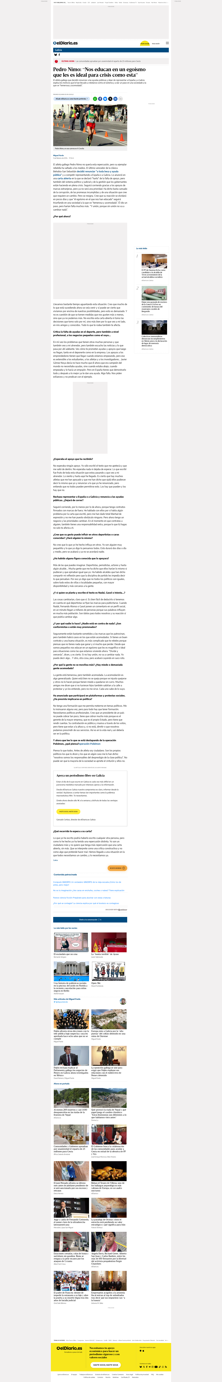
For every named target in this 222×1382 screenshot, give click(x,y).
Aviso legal (129, 1374)
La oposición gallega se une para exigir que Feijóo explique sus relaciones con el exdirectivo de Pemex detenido (106, 1071)
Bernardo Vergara (60, 957)
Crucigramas (80, 1340)
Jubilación (93, 2)
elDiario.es (57, 1118)
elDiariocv (94, 1193)
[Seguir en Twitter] (144, 1367)
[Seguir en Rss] (166, 1367)
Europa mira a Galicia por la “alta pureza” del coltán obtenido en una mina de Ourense (108, 1034)
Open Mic (96, 983)
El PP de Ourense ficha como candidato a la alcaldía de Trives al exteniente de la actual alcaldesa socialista (153, 273)
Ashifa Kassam (59, 994)
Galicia (58, 49)
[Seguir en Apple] (143, 1351)
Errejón (84, 2)
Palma (116, 2)
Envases (148, 2)
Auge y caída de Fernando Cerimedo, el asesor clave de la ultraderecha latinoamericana (71, 1222)
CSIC (89, 2)
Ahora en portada (61, 1083)
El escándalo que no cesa (65, 954)
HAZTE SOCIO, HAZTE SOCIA (105, 1365)
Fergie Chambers (109, 2)
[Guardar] (120, 99)
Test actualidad (160, 1340)
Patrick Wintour (97, 1227)
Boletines (116, 1377)
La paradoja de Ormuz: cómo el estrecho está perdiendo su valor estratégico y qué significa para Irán (108, 1222)
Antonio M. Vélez (97, 1303)
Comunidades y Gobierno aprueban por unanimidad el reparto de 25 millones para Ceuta (71, 1149)
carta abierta (64, 178)
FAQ (152, 1374)
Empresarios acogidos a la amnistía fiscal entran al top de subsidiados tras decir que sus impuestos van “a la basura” (108, 1296)
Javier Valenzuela (97, 957)
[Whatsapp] (95, 99)
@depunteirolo (61, 1002)
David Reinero (59, 1078)
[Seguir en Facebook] (146, 1367)
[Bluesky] (55, 54)
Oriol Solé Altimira (60, 1303)
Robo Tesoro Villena (71, 1340)
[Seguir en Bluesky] (141, 1367)
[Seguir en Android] (140, 1351)
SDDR (110, 1340)
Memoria (115, 1340)
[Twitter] (110, 99)
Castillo (105, 1340)
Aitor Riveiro (111, 1157)
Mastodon (135, 1377)
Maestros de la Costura (164, 2)
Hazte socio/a (145, 43)
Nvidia (120, 2)
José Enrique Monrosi (98, 1157)
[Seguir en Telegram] (149, 1367)
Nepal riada (79, 2)
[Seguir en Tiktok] (160, 1367)
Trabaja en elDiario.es (86, 1374)
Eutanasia (125, 2)
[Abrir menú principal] (167, 43)
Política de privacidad (142, 1374)
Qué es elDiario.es (63, 1374)
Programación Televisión (149, 1340)
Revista (108, 1377)
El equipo (74, 1374)
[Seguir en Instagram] (152, 1367)
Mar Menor (154, 2)
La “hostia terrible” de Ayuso (105, 954)
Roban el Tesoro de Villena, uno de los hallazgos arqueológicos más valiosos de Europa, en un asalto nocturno (107, 1187)
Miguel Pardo (58, 155)
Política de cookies (89, 1377)
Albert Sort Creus (60, 1264)
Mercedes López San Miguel (63, 1227)
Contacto (100, 1377)
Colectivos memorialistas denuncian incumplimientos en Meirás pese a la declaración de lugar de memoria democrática (154, 341)
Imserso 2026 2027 (90, 1340)
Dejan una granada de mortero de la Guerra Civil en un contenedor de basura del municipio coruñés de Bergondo (154, 306)
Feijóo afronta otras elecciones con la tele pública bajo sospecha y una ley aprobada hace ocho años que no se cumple (71, 1035)
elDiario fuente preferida (124, 1340)
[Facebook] (59, 54)
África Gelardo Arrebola (62, 1154)
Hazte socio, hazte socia (68, 811)
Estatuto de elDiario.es (102, 1374)
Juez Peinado (100, 2)
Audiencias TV (133, 2)
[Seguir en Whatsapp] (163, 1367)
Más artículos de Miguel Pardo (67, 999)
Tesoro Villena (71, 2)
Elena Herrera (58, 1193)
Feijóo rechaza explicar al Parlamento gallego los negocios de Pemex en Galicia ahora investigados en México (71, 1071)
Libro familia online (137, 1340)
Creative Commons (118, 1374)
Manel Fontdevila (97, 986)
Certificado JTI (125, 1377)
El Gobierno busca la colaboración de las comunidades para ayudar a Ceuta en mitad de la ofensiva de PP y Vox (108, 1150)
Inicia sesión (156, 43)
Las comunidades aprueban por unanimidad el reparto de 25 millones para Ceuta (108, 61)
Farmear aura (99, 1340)
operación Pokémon (89, 743)
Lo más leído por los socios (65, 928)
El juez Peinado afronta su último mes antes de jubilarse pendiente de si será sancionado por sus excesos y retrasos (71, 1187)
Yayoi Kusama (141, 2)
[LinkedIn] (115, 99)
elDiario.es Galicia (147, 280)
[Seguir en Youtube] (156, 1367)
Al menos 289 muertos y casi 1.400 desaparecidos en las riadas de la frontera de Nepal (70, 1112)
